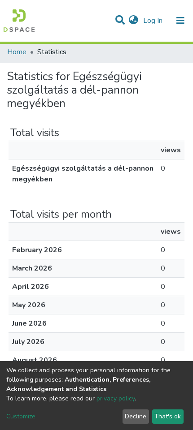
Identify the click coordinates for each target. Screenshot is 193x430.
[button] (133, 20)
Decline (135, 416)
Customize (20, 416)
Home (16, 52)
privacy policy (115, 398)
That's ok (167, 416)
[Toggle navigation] (180, 21)
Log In (153, 21)
